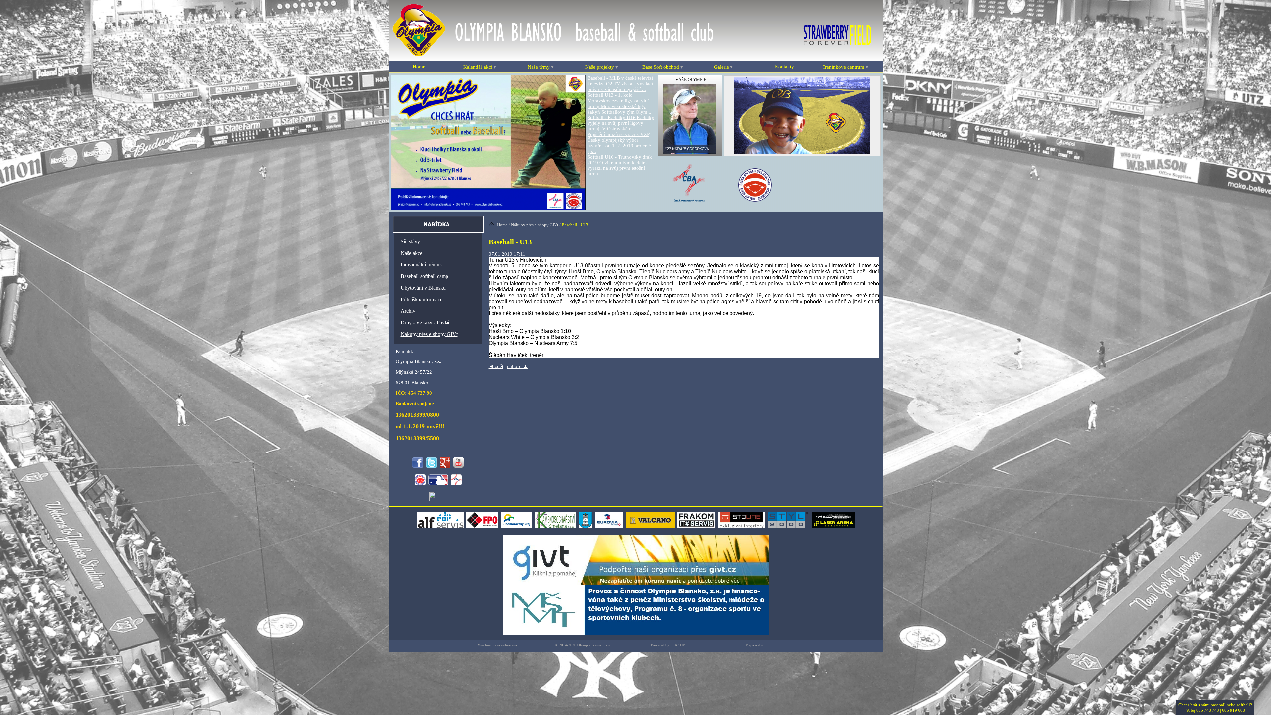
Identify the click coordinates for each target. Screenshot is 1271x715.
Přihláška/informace (421, 299)
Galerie (723, 67)
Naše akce (411, 253)
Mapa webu (754, 645)
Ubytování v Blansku (423, 288)
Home (419, 66)
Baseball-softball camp (424, 276)
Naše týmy (541, 67)
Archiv (408, 311)
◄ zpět (496, 366)
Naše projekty (601, 67)
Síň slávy (410, 241)
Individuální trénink (421, 264)
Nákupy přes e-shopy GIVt (534, 224)
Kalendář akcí (479, 67)
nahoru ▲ (517, 366)
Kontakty (784, 66)
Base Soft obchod (662, 67)
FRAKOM (678, 645)
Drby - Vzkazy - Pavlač (425, 322)
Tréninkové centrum (845, 67)
